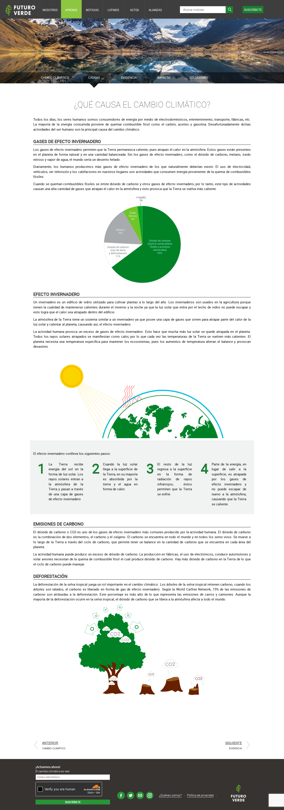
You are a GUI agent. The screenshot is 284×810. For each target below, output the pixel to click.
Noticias (92, 10)
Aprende (71, 10)
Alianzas (155, 10)
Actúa (134, 10)
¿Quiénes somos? (170, 795)
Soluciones (198, 77)
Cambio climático (55, 77)
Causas (94, 77)
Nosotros (50, 10)
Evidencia (129, 77)
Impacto (163, 77)
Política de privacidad (200, 795)
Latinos (113, 10)
